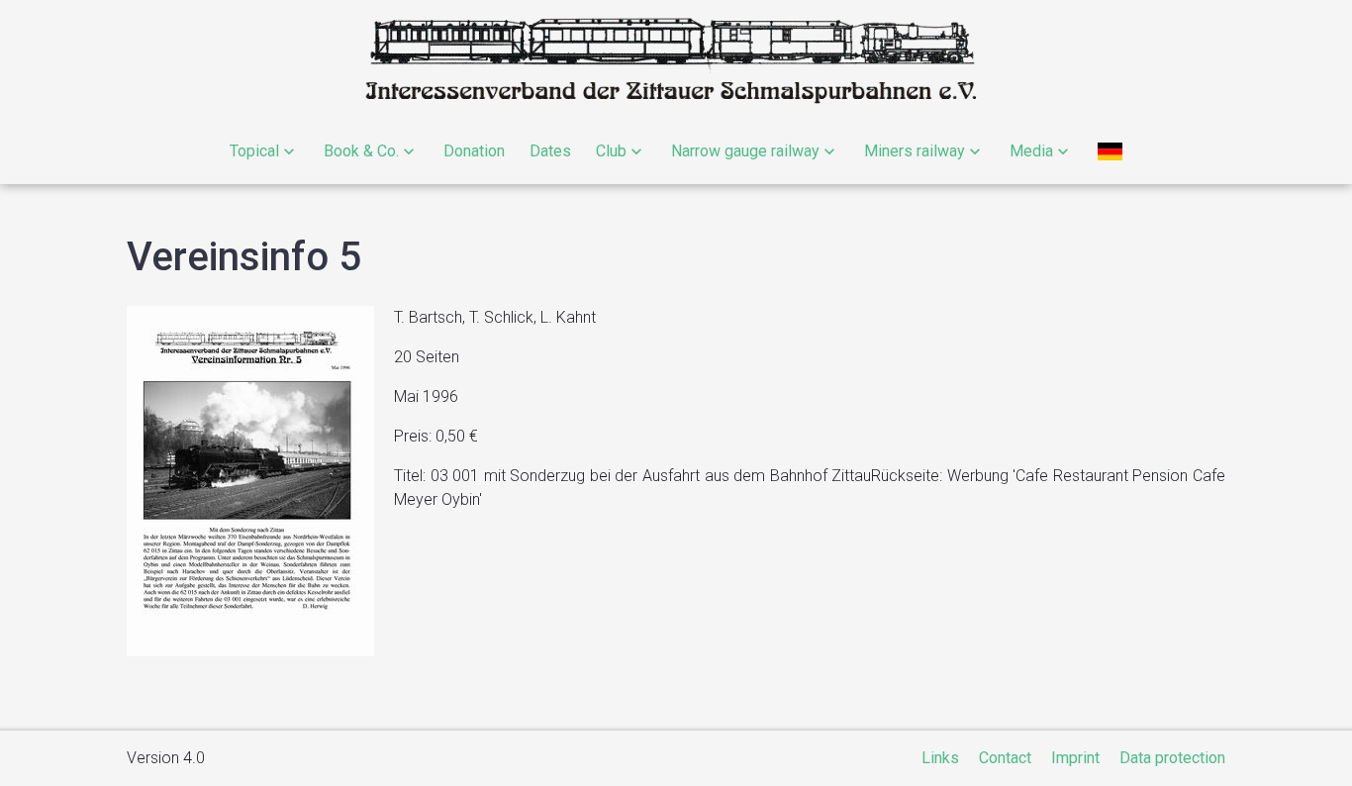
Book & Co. (361, 151)
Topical (254, 151)
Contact (1005, 757)
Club (611, 151)
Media (1031, 151)
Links (940, 757)
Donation (474, 151)
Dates (550, 151)
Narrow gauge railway (745, 151)
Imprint (1075, 757)
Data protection (1172, 757)
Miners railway (914, 151)
